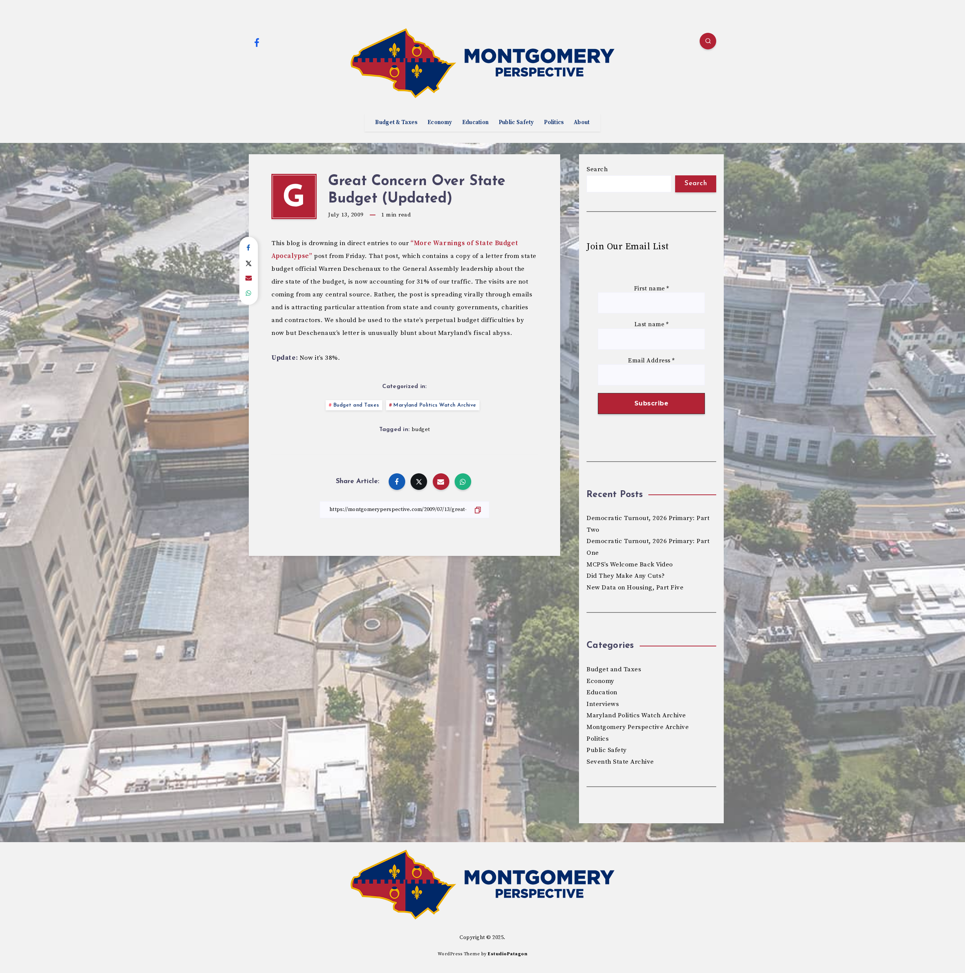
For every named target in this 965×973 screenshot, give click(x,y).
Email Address (651, 360)
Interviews (603, 704)
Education (475, 122)
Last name (651, 324)
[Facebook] (257, 42)
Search (597, 169)
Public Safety (516, 122)
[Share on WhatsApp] (248, 293)
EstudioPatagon (507, 954)
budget (421, 429)
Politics (554, 122)
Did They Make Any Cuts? (626, 576)
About (582, 122)
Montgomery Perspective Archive (638, 727)
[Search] (708, 41)
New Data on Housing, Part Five (635, 587)
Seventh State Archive (620, 762)
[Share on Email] (248, 278)
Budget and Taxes (356, 405)
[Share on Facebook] (248, 248)
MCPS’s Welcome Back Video (630, 564)
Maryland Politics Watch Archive (434, 405)
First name (651, 288)
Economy (439, 122)
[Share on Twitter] (248, 263)
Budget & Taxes (396, 122)
